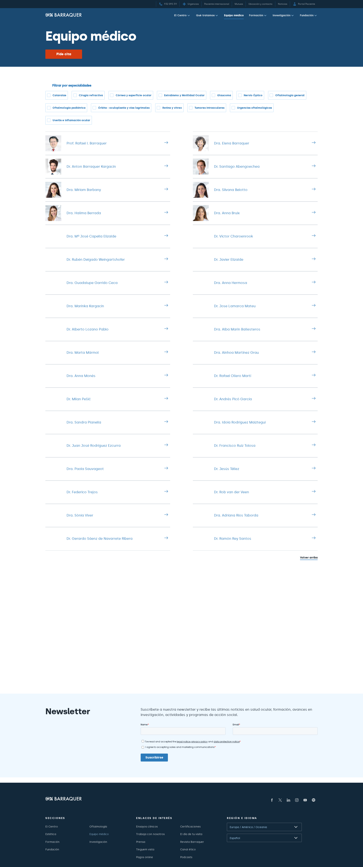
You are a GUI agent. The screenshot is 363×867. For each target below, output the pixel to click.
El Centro (180, 15)
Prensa (140, 842)
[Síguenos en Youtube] (305, 800)
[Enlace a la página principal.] (63, 15)
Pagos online (144, 857)
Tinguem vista (145, 849)
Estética (50, 834)
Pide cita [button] (63, 54)
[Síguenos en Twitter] (280, 800)
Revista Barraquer (192, 842)
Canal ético (188, 849)
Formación (256, 15)
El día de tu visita (191, 834)
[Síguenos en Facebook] (272, 800)
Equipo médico (234, 15)
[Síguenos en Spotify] (313, 800)
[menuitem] (182, 16)
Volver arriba (309, 557)
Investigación (281, 15)
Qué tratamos (205, 15)
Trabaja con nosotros (150, 834)
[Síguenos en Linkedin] (288, 800)
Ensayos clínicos (147, 826)
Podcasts (186, 857)
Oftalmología (98, 826)
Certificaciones (190, 826)
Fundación (306, 15)
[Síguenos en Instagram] (297, 800)
